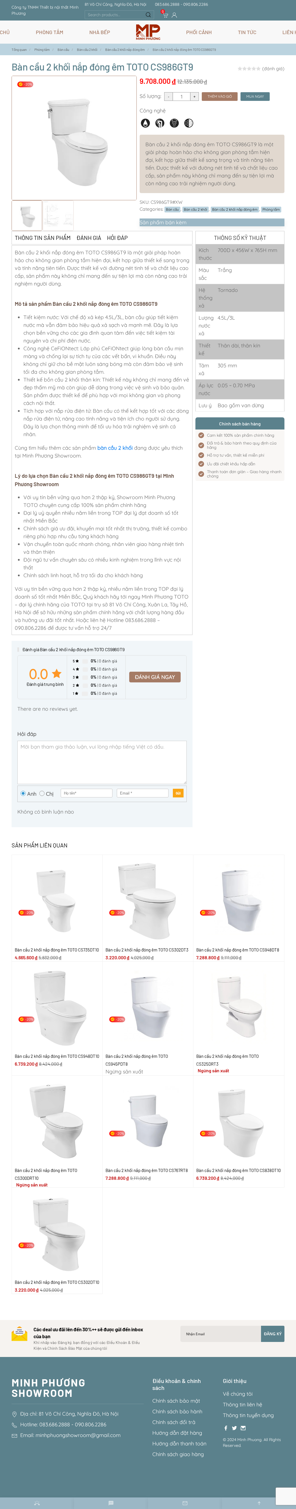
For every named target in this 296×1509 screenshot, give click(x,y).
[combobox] (119, 14)
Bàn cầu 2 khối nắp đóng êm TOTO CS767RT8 (147, 1170)
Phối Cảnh (199, 32)
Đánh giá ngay (155, 677)
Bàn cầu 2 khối (195, 209)
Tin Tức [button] (247, 32)
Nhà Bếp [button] (99, 32)
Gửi (178, 793)
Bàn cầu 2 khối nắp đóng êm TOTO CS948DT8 (237, 949)
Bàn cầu (172, 209)
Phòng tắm (271, 209)
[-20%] (57, 900)
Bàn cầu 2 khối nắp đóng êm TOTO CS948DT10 (57, 1056)
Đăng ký (273, 1333)
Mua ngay (255, 96)
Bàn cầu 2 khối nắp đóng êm (235, 209)
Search (148, 14)
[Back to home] (148, 32)
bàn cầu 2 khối (115, 448)
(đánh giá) (273, 68)
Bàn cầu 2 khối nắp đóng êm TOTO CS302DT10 (57, 1282)
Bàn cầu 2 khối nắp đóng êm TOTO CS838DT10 (238, 1170)
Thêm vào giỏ (220, 96)
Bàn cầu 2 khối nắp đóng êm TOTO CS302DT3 (147, 949)
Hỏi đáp (117, 237)
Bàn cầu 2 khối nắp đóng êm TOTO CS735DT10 (57, 949)
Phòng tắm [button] (49, 32)
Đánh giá (88, 237)
